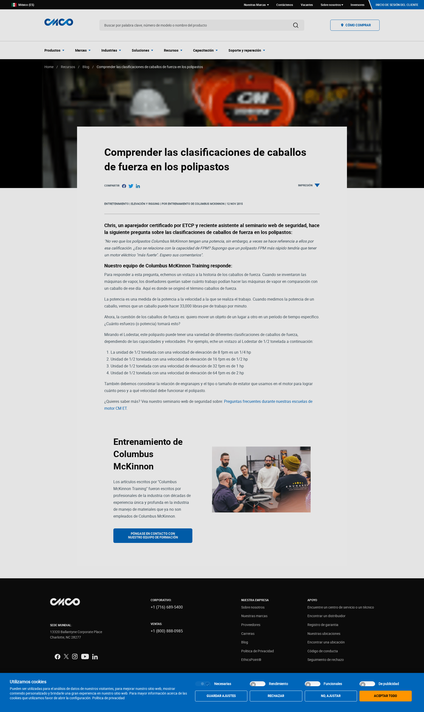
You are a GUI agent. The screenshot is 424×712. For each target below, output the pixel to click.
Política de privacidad (108, 698)
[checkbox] (203, 683)
